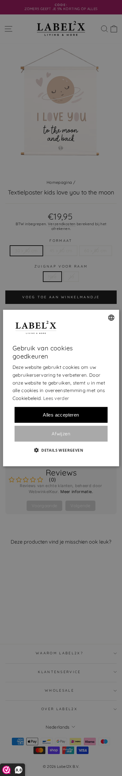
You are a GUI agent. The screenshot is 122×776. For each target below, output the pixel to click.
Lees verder (56, 398)
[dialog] (61, 388)
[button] (61, 450)
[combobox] (111, 318)
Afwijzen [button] (61, 434)
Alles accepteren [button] (61, 414)
